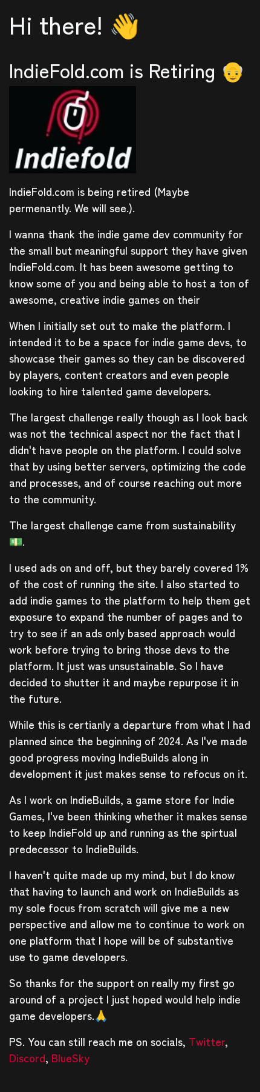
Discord (27, 1057)
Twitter (207, 1041)
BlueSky (70, 1057)
